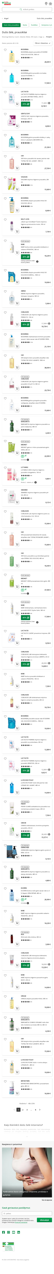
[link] (14, 1110)
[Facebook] (3, 1233)
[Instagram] (8, 1233)
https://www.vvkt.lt (21, 1250)
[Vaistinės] (46, 3)
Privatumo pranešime (21, 1222)
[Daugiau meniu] (50, 3)
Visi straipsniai (47, 1200)
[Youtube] (13, 1233)
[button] (25, 104)
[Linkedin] (18, 1233)
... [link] (31, 1110)
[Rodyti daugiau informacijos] (27, 1136)
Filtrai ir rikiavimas (41, 43)
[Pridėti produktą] (17, 61)
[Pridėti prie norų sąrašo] (5, 50)
